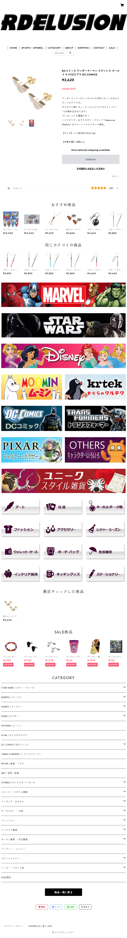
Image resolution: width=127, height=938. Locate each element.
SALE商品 (6, 877)
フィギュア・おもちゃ (12, 801)
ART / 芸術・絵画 (10, 773)
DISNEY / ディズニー (12, 706)
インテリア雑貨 (9, 830)
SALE (112, 47)
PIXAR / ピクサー (10, 716)
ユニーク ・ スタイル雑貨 (14, 792)
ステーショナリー (10, 858)
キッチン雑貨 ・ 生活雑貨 (14, 839)
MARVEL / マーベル (11, 697)
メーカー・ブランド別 (12, 868)
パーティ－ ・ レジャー (13, 849)
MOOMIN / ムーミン (11, 725)
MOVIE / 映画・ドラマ (12, 763)
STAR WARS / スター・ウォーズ (17, 687)
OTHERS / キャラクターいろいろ (18, 782)
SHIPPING (83, 47)
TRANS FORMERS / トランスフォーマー (21, 754)
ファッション (8, 820)
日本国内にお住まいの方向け (91, 168)
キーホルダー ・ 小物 (12, 811)
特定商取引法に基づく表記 (40, 926)
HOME (13, 47)
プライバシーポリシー (14, 926)
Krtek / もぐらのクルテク (14, 735)
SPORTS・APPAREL (32, 47)
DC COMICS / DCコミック (15, 744)
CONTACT (99, 47)
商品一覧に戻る (63, 892)
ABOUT (69, 47)
